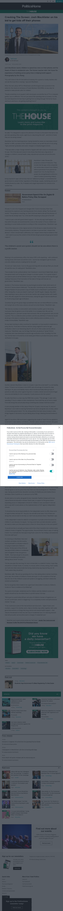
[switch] (52, 454)
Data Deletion (22, 483)
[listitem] (31, 450)
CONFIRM (20, 477)
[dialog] (31, 455)
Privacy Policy (40, 483)
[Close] (59, 428)
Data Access (31, 483)
